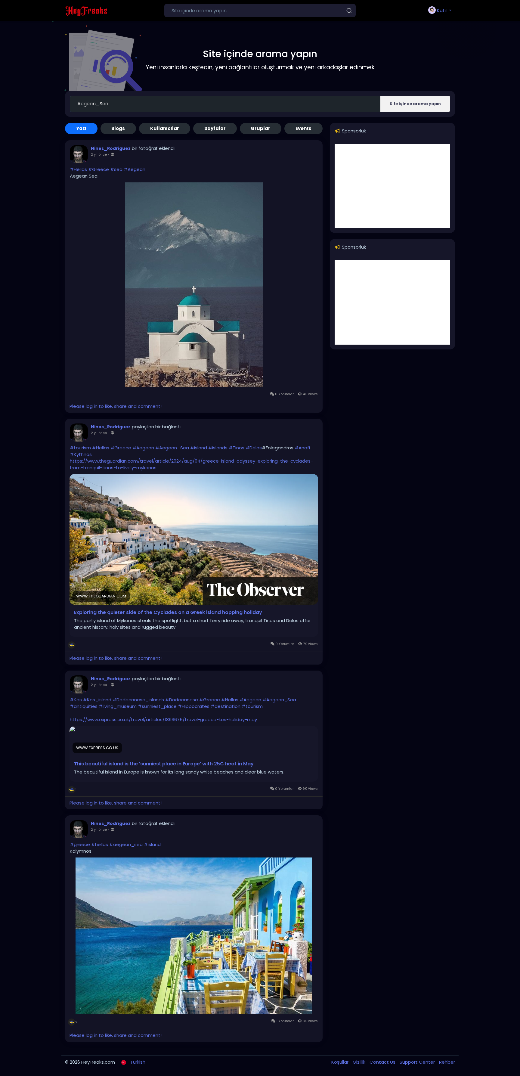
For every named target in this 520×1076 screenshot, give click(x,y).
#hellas (99, 844)
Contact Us (383, 1062)
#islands (218, 448)
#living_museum (118, 706)
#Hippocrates (193, 706)
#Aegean (134, 169)
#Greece (98, 169)
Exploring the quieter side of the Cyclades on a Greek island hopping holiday (168, 612)
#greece (80, 844)
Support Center (418, 1062)
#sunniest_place (157, 706)
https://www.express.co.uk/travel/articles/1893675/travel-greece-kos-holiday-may (163, 719)
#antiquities (84, 706)
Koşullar (340, 1062)
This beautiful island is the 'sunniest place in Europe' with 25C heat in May (164, 764)
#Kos (76, 699)
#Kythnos (81, 454)
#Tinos (236, 448)
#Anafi (302, 448)
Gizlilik (360, 1062)
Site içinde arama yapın (415, 104)
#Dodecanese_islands (138, 699)
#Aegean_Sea (172, 448)
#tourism (80, 448)
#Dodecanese (181, 699)
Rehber (447, 1062)
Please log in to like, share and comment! (116, 406)
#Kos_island (97, 699)
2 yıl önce (99, 154)
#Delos (254, 448)
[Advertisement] (392, 186)
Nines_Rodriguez (111, 148)
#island (198, 448)
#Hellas (78, 169)
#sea (116, 169)
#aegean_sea (126, 844)
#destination (225, 706)
